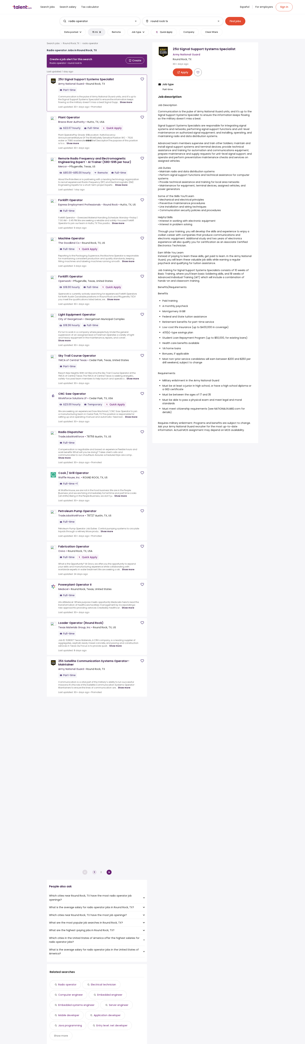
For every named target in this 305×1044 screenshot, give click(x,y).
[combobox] (99, 21)
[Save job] (142, 79)
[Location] (179, 21)
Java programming (70, 1025)
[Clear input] (135, 21)
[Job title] (97, 21)
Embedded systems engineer (76, 1005)
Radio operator (67, 984)
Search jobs (53, 43)
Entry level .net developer (111, 1025)
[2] (109, 872)
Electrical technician (103, 984)
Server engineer (118, 1005)
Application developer (107, 1015)
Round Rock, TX (71, 43)
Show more (126, 102)
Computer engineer (70, 995)
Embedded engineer (109, 995)
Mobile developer (68, 1015)
